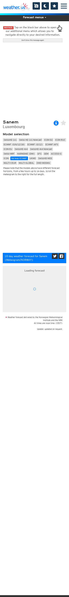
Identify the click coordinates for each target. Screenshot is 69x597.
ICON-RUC (60, 139)
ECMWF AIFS (51, 144)
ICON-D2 (48, 139)
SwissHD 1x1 (10, 139)
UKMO (33, 158)
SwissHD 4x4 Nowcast (41, 149)
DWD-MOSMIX (43, 162)
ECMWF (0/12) (35, 144)
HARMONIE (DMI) (26, 153)
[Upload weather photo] (36, 6)
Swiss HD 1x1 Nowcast (30, 139)
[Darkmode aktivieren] (45, 6)
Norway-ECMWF (19, 158)
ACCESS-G (56, 153)
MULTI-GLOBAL (26, 162)
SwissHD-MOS (45, 158)
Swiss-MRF (9, 153)
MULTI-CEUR (10, 162)
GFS (39, 153)
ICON (6, 158)
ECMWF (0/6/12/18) (14, 144)
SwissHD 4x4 (21, 149)
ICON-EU (8, 149)
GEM (46, 153)
